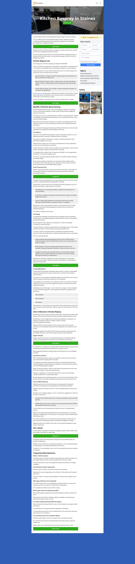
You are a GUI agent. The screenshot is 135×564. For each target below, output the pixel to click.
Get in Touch (55, 46)
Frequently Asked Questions (87, 83)
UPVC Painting (38, 93)
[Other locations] (96, 3)
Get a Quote (55, 103)
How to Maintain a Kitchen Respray (89, 78)
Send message (91, 65)
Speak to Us (55, 436)
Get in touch (67, 23)
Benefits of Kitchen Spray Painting (89, 76)
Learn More (56, 265)
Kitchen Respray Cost (86, 73)
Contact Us (56, 176)
